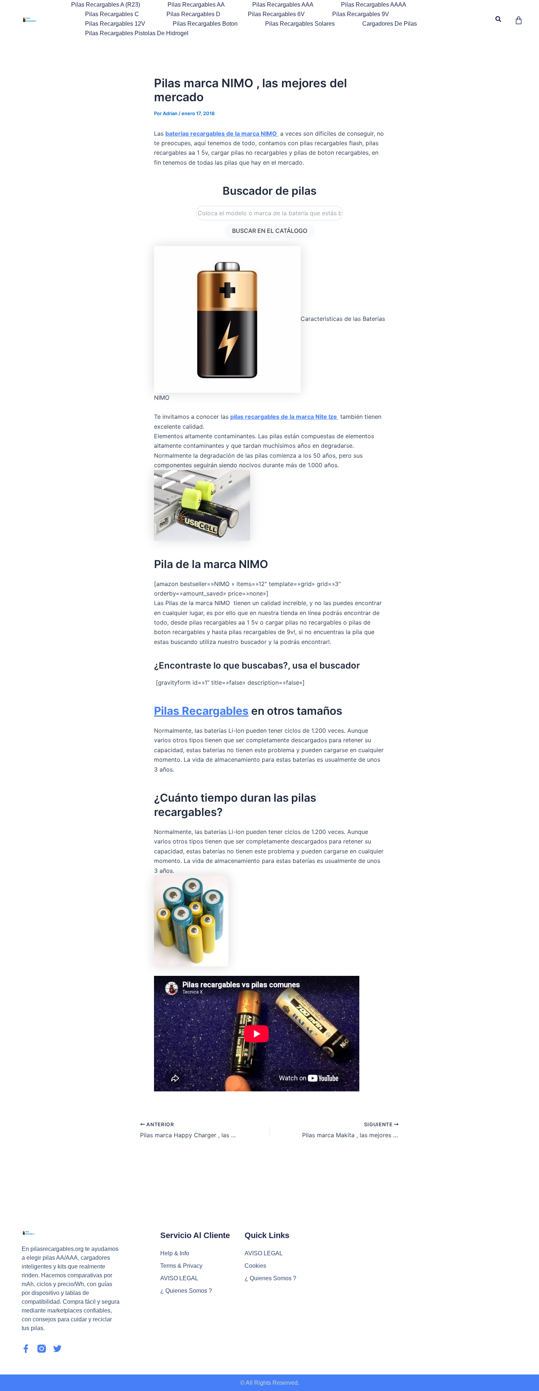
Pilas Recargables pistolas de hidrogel (136, 33)
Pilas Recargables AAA (283, 4)
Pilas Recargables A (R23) (105, 4)
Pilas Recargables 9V (360, 14)
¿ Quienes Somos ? (186, 1291)
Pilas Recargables (201, 710)
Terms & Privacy (181, 1266)
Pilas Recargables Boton (205, 24)
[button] (498, 19)
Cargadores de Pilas (389, 24)
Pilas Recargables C (112, 14)
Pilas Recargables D (193, 14)
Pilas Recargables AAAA (373, 4)
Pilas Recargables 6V (276, 14)
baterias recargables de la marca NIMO (221, 133)
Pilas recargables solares (300, 24)
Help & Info (174, 1253)
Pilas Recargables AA (196, 4)
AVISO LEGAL (179, 1278)
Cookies (255, 1266)
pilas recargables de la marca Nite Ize (284, 416)
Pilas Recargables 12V (115, 24)
